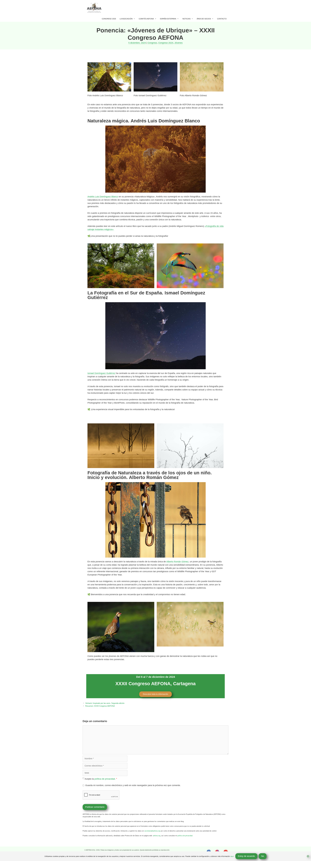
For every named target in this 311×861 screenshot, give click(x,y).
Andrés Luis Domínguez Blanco (102, 196)
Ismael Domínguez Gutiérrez (101, 373)
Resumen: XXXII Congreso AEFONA (100, 706)
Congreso (152, 43)
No (262, 856)
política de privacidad (104, 779)
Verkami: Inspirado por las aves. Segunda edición (104, 703)
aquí (232, 856)
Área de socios (204, 19)
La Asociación (126, 19)
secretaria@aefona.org (152, 831)
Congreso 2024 (165, 43)
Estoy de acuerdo (246, 856)
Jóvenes (178, 43)
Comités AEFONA (146, 19)
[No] (308, 856)
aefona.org (156, 836)
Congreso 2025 (109, 19)
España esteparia (168, 19)
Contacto (222, 19)
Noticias (186, 19)
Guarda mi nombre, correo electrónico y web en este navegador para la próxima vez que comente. (133, 785)
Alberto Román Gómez (177, 561)
